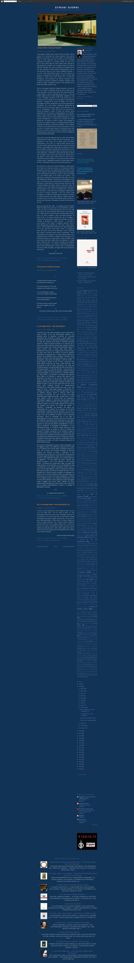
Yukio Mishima (81, 673)
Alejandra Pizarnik (90, 299)
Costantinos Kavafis (90, 354)
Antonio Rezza (80, 315)
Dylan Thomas (92, 370)
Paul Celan (82, 554)
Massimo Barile (82, 519)
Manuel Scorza (80, 507)
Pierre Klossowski (81, 566)
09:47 (58, 317)
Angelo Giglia (92, 308)
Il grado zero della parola (69, 932)
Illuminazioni (79, 446)
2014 (80, 740)
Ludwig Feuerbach (85, 503)
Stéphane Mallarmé (84, 635)
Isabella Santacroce (81, 453)
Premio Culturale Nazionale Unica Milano (86, 592)
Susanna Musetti (93, 637)
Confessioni (91, 347)
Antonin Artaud (81, 313)
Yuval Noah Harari (91, 673)
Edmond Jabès (91, 372)
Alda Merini (88, 297)
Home (55, 546)
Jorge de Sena (86, 467)
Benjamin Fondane (90, 320)
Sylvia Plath (82, 639)
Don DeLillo (88, 366)
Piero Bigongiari (91, 564)
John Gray (90, 465)
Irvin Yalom (92, 451)
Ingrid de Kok (86, 449)
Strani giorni (67, 7)
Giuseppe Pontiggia (81, 431)
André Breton (94, 304)
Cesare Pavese (94, 336)
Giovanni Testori (81, 430)
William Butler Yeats (82, 666)
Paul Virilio (85, 556)
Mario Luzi (86, 514)
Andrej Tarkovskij (83, 308)
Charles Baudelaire (84, 338)
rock (96, 621)
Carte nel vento (88, 334)
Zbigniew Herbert (91, 674)
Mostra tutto (94, 824)
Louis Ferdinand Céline (85, 502)
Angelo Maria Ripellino (83, 309)
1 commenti (64, 317)
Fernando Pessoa (85, 394)
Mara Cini (87, 507)
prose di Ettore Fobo (87, 607)
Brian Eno (93, 324)
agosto (82, 705)
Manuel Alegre (92, 505)
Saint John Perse (90, 625)
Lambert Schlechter (82, 483)
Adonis (93, 290)
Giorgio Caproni (91, 419)
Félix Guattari (87, 392)
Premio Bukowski (92, 590)
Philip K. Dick (89, 557)
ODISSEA (81, 815)
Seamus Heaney (83, 628)
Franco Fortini (88, 405)
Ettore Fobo (88, 50)
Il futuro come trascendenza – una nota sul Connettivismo (72, 913)
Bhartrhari (88, 322)
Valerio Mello (91, 655)
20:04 (58, 495)
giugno (82, 700)
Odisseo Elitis (89, 547)
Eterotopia (94, 382)
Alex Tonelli (91, 301)
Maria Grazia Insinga (84, 511)
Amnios (79, 304)
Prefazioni (79, 579)
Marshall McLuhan (90, 516)
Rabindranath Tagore (87, 610)
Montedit (90, 537)
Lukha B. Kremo (81, 505)
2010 (80, 731)
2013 (80, 738)
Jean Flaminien (89, 462)
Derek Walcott (82, 363)
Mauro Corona (87, 527)
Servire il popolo (83, 821)
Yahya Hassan (86, 669)
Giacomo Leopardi (90, 415)
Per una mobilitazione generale (72, 894)
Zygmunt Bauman (81, 676)
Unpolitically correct (82, 653)
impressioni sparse (82, 447)
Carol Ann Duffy (87, 333)
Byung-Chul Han (80, 325)
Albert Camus (87, 295)
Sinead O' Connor (86, 632)
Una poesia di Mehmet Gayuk (48, 267)
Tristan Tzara (86, 648)
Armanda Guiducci (90, 315)
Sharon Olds (92, 628)
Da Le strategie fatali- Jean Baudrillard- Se (53, 504)
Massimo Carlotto (81, 521)
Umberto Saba (90, 651)
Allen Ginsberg (81, 302)
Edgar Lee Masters (81, 372)
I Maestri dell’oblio (90, 442)
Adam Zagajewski (85, 290)
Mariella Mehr (87, 512)
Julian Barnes (87, 472)
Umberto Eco (85, 650)
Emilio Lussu (93, 379)
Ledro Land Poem (87, 490)
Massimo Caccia (91, 519)
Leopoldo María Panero (89, 492)
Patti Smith (94, 552)
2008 (80, 684)
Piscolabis (79, 568)
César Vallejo (86, 336)
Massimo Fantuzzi (81, 523)
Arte (78, 316)
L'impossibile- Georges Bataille (49, 48)
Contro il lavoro (88, 350)
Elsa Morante (85, 377)
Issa (90, 453)
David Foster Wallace (83, 361)
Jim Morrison (93, 463)
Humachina (80, 442)
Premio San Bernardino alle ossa (84, 604)
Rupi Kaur (89, 623)
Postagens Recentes (42, 546)
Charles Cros (88, 340)
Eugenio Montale (86, 387)
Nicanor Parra (91, 543)
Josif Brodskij (87, 470)
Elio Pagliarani (90, 375)
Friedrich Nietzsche (82, 408)
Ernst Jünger (87, 382)
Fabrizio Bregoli (80, 390)
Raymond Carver (86, 616)
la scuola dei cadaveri (92, 481)
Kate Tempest (89, 474)
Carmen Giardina (81, 331)
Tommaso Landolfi (91, 646)
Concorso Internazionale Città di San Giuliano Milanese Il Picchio (87, 345)
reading (94, 616)
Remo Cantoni (84, 618)
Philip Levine (85, 559)
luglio (81, 702)
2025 (80, 766)
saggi (79, 625)
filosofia (46, 498)
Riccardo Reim (81, 619)
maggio (82, 698)
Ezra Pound (92, 389)
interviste (93, 449)
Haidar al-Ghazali (81, 437)
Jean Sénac (85, 463)
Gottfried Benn (81, 433)
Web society (85, 664)
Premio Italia (79, 601)
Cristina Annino (80, 356)
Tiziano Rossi (88, 644)
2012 (80, 735)
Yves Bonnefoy (81, 674)
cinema (84, 341)
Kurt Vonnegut (90, 479)
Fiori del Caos (85, 396)
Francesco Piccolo (81, 403)
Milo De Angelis (80, 534)
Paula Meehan (92, 556)
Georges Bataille (49, 260)
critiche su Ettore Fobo (91, 356)
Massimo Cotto (91, 521)
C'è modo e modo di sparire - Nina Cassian (72, 941)
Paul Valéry (89, 554)
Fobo (94, 396)
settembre (83, 707)
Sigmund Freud (80, 630)
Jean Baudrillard (55, 498)
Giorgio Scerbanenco (83, 422)
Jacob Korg (85, 454)
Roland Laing (82, 623)
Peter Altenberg (80, 557)
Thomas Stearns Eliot (88, 642)
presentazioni (85, 606)
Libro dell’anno (93, 496)
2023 (80, 762)
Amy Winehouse (86, 304)
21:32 (58, 538)
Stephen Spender (83, 637)
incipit (90, 447)
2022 (80, 759)
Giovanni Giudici (91, 426)
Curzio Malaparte (83, 357)
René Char (92, 618)
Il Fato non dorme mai (89, 444)
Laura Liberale (87, 487)
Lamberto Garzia (93, 483)
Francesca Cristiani (91, 399)
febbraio (82, 691)
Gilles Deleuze (81, 417)
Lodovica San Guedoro (91, 500)
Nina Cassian (80, 545)
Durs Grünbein (82, 370)
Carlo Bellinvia (80, 327)
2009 (80, 686)
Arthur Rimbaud (85, 316)
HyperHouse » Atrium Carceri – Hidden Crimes (87, 797)
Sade (94, 623)
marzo (82, 693)
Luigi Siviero (93, 503)
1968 (78, 290)
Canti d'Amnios (90, 325)
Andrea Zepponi (93, 306)
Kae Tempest (94, 472)
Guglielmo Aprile (91, 433)
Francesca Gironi (81, 401)
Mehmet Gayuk (58, 319)
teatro (87, 641)
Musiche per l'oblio (86, 539)
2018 (80, 750)
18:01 (58, 258)
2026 (80, 769)
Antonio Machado (91, 313)
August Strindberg (81, 318)
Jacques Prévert (93, 454)
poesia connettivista (92, 570)
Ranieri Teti (92, 614)
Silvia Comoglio (89, 630)
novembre (83, 725)
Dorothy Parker (94, 368)
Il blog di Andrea (83, 803)
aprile (82, 695)
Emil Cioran (85, 379)
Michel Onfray (87, 530)
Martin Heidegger (82, 518)
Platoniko (79, 570)
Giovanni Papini (80, 428)
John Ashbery (82, 465)
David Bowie (94, 359)
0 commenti (64, 258)
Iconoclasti (79, 444)
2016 (80, 745)
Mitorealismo (80, 536)
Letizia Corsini (81, 494)
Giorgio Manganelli (82, 421)
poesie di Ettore (87, 574)
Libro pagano (83, 498)
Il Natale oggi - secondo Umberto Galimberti (72, 922)
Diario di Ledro (91, 365)
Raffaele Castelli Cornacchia (89, 612)
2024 (80, 764)
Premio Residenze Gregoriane (87, 602)
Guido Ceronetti (49, 319)
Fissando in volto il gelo (86, 809)
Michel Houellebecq (87, 528)
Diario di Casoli (81, 365)
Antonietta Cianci (91, 311)
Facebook (88, 390)
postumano (92, 577)
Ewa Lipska (85, 389)
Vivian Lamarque (87, 660)
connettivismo (80, 349)
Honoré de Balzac (90, 440)
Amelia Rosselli (91, 302)
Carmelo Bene (90, 329)
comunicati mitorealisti (83, 343)
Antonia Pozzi (82, 311)
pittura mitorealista (90, 568)
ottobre (82, 723)
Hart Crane (89, 437)
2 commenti (64, 495)
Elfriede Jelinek (81, 375)
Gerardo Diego (80, 415)
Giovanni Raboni (90, 428)
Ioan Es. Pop (85, 451)
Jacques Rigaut (81, 456)
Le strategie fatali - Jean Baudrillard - (51, 326)
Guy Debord (92, 435)
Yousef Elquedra (91, 671)
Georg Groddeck (88, 412)
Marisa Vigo (93, 514)
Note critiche (89, 545)
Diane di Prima (92, 363)
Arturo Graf (93, 316)
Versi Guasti (80, 657)
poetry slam (84, 577)
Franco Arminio (80, 405)
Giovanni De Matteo (81, 426)
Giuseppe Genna (91, 430)
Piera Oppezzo (80, 563)
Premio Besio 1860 (83, 590)
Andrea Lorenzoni (83, 306)
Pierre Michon (91, 566)
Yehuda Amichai (82, 671)
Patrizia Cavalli (86, 552)
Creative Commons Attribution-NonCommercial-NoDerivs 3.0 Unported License (85, 171)
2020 (80, 754)
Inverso (78, 451)
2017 (80, 747)
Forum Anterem (81, 398)
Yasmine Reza (94, 669)
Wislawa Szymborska (83, 667)
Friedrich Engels (92, 406)
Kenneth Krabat (87, 476)
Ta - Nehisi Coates (91, 639)
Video (85, 659)
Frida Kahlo (84, 406)
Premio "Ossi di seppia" (90, 588)
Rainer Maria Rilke (83, 614)
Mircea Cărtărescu (90, 534)
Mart (96, 516)
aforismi (46, 540)
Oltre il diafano (82, 799)
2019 (80, 752)
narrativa (58, 260)
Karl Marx (81, 474)
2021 (80, 757)
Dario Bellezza (80, 359)
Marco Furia (93, 507)
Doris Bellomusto (85, 368)
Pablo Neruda (88, 548)
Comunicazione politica (85, 805)
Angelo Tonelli (94, 309)
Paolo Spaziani (87, 550)
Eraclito (89, 380)
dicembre (83, 728)
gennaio (82, 688)
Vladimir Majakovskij (87, 662)
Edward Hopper (80, 373)
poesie (66, 319)
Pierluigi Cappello (90, 563)
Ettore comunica (89, 385)
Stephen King (93, 635)
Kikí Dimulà (85, 478)
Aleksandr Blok (81, 300)
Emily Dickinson (81, 380)
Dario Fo (88, 359)
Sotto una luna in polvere (88, 634)
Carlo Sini (81, 329)
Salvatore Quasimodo (82, 626)
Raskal (78, 616)
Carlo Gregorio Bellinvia (91, 327)
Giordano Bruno (91, 417)
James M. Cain (89, 458)
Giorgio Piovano (92, 421)
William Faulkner (93, 666)
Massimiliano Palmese (92, 518)
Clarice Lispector (92, 341)
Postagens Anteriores (68, 546)
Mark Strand (80, 516)
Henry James (85, 438)
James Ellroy (89, 456)
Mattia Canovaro (88, 525)
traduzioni (79, 648)
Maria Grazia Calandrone (91, 509)
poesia (84, 570)
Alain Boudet (90, 293)
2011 (80, 733)
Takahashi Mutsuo (81, 641)
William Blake (93, 664)
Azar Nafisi (90, 318)
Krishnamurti (93, 478)
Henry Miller (92, 438)
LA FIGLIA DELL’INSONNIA (72, 904)
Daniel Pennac (92, 357)
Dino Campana (80, 366)
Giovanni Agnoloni (90, 424)
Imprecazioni (90, 446)
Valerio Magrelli (82, 655)
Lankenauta (90, 485)
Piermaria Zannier (81, 564)
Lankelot (81, 485)
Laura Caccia (80, 487)
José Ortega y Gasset (87, 469)
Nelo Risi (84, 543)
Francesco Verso (91, 403)
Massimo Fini (89, 523)
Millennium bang (88, 532)
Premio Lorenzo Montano (90, 601)
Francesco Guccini (91, 401)
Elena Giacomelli (91, 373)
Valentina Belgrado (93, 653)
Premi (87, 579)
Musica (95, 537)
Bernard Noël (80, 322)
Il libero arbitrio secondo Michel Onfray (72, 885)
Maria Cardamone (81, 509)
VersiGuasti (88, 657)
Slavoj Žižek (94, 632)
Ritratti (88, 619)
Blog (86, 324)
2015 (80, 743)
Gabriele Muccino (86, 410)
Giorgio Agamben (81, 419)
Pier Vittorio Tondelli (90, 561)
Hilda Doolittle (80, 440)
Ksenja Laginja (81, 479)
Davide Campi (94, 361)
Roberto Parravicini (88, 621)
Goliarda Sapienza (92, 431)
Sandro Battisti (93, 626)
